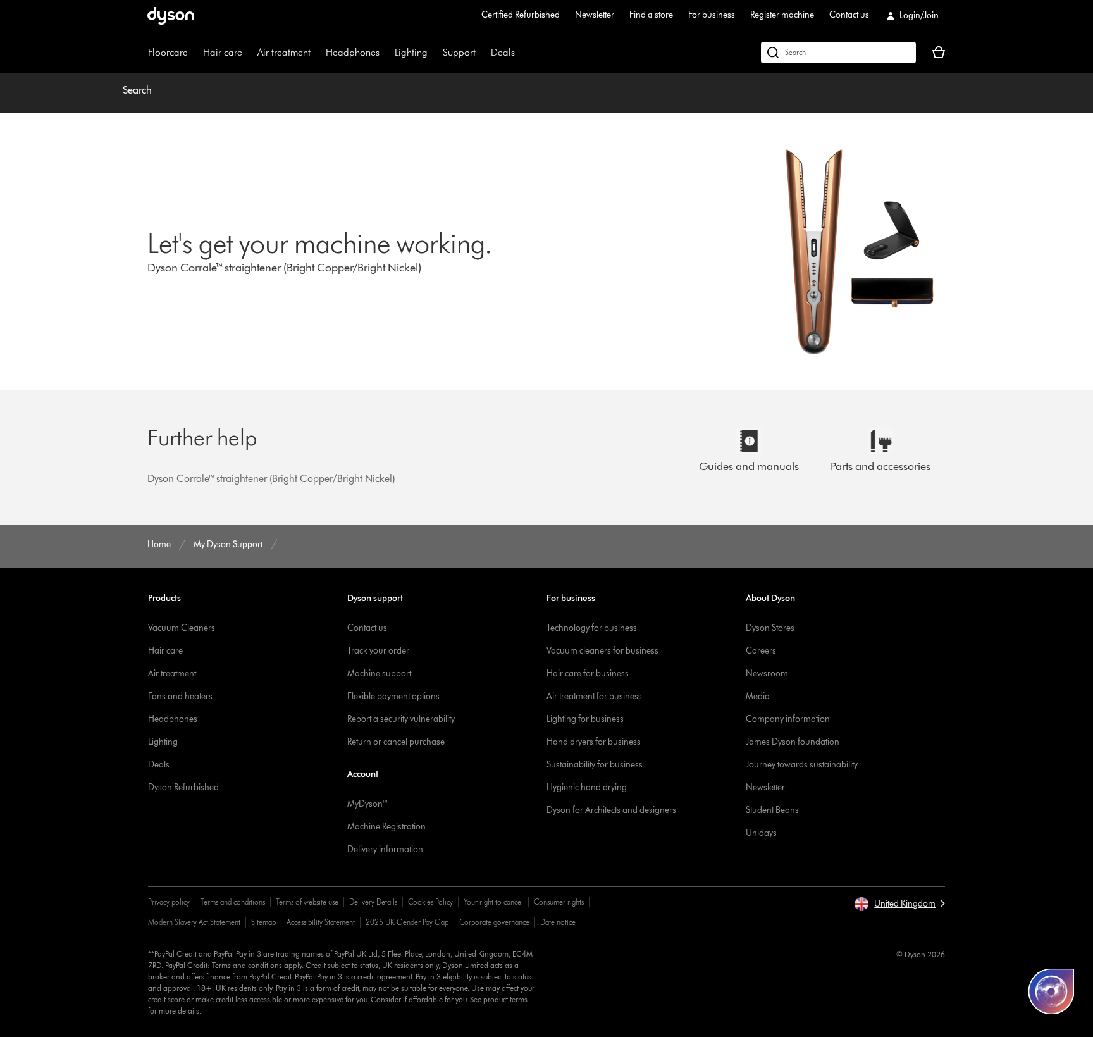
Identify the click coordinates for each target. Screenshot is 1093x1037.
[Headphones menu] (386, 52)
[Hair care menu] (248, 52)
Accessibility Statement (321, 922)
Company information (788, 719)
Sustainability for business (594, 764)
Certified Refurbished (520, 14)
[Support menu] (482, 52)
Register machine (782, 14)
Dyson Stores (770, 628)
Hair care (222, 52)
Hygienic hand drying (586, 787)
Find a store (651, 14)
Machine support (379, 673)
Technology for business (591, 628)
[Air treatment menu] (317, 52)
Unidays (761, 833)
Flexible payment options (393, 696)
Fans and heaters (180, 696)
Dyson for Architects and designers (611, 810)
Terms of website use (307, 902)
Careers (761, 650)
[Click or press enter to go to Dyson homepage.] (170, 16)
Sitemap (263, 922)
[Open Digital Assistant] (1051, 991)
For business (711, 14)
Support (459, 52)
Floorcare (168, 52)
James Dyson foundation (792, 741)
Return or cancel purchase (396, 741)
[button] (899, 904)
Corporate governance (494, 922)
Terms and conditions (233, 902)
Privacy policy (169, 902)
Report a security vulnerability (401, 719)
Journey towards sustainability (802, 764)
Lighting (411, 52)
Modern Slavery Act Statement (194, 922)
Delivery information (385, 849)
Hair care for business (587, 673)
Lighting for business (585, 719)
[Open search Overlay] (838, 52)
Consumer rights (559, 902)
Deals (503, 52)
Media (758, 696)
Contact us (849, 14)
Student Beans (772, 810)
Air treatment (284, 52)
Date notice (558, 922)
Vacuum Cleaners (181, 628)
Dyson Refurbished (183, 787)
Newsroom (767, 673)
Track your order (378, 650)
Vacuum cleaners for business (602, 650)
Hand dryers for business (593, 741)
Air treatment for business (594, 696)
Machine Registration (386, 826)
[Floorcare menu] (194, 52)
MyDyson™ (367, 803)
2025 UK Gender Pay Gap (407, 922)
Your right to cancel (493, 902)
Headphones (353, 52)
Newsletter (594, 14)
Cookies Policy (430, 902)
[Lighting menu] (434, 52)
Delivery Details (373, 902)
